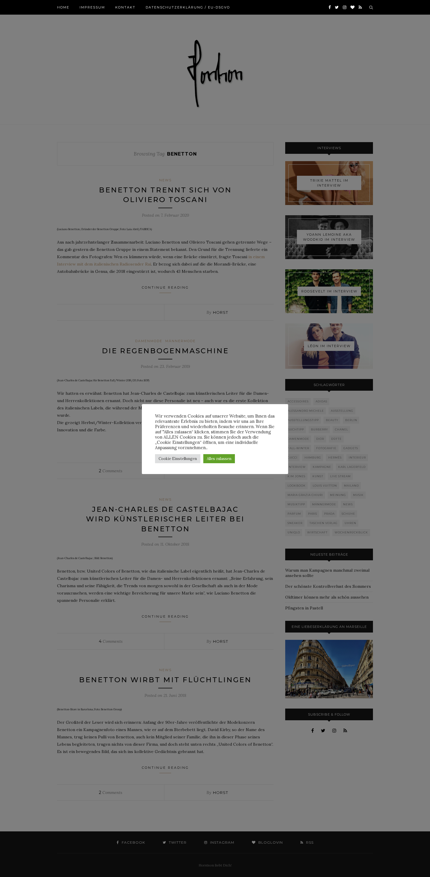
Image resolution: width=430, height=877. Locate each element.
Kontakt (125, 7)
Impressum (92, 7)
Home (63, 7)
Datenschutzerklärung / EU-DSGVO (188, 7)
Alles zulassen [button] (219, 458)
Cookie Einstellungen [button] (178, 458)
